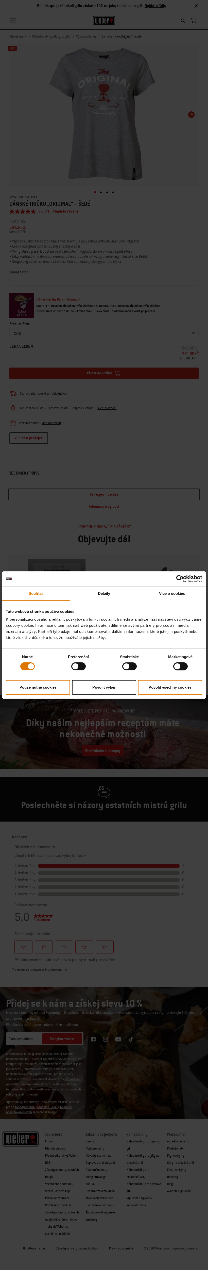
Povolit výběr (104, 687)
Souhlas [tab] (36, 593)
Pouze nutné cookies (38, 687)
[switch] (78, 666)
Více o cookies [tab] (172, 593)
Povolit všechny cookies (170, 687)
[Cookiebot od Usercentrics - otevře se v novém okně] (180, 579)
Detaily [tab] (104, 593)
